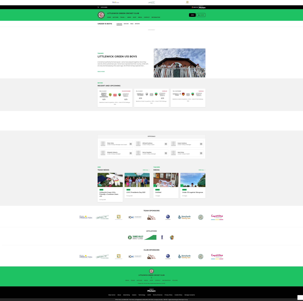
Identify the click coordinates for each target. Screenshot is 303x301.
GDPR (149, 295)
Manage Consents (189, 295)
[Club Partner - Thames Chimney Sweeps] (151, 217)
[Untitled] (165, 180)
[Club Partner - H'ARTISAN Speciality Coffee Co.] (200, 217)
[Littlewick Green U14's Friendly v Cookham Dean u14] (110, 180)
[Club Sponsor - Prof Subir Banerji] (187, 2)
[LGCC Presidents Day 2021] (137, 180)
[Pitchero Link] (202, 8)
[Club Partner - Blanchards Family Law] (184, 217)
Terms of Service (157, 295)
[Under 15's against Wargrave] (192, 180)
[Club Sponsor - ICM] (135, 217)
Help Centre (111, 295)
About (119, 295)
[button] (109, 17)
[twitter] (98, 7)
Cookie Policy (178, 295)
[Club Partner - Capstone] (217, 217)
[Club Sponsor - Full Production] (115, 2)
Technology (142, 295)
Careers (134, 295)
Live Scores (104, 7)
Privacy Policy (168, 295)
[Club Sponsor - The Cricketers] (151, 2)
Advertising (126, 295)
